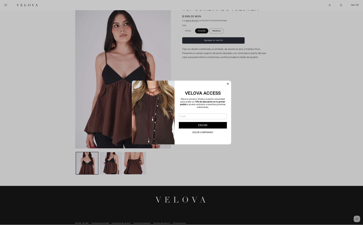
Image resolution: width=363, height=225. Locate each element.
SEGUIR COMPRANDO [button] (202, 132)
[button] (228, 84)
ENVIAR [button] (202, 125)
